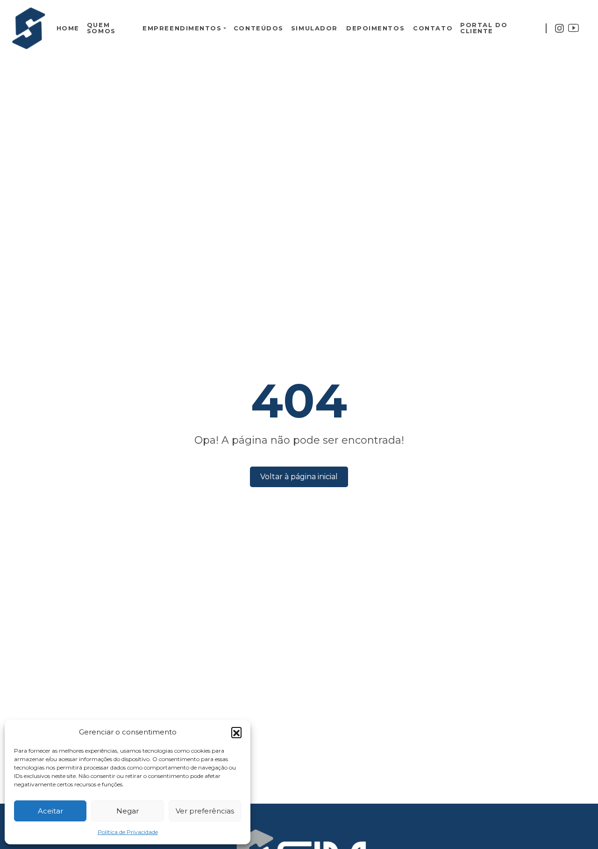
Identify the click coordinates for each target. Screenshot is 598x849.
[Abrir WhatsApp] (575, 825)
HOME (68, 28)
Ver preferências (205, 810)
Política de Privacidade (128, 831)
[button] (236, 732)
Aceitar (50, 810)
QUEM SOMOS (101, 28)
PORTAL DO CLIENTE (483, 28)
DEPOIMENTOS (375, 28)
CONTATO (433, 28)
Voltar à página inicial (299, 476)
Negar (127, 810)
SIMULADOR (314, 28)
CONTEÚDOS (259, 28)
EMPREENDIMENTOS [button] (181, 28)
